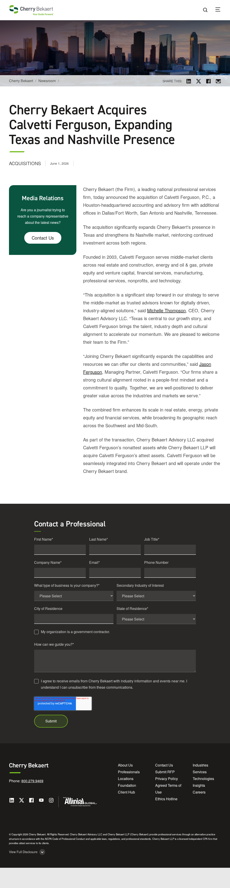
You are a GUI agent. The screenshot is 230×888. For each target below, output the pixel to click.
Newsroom (47, 80)
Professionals (129, 771)
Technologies (203, 778)
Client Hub (126, 792)
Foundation (127, 785)
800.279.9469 (32, 780)
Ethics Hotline (166, 798)
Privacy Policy (166, 778)
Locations (125, 778)
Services (200, 771)
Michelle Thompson (166, 310)
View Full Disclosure (23, 852)
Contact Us (43, 237)
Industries (200, 765)
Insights (199, 785)
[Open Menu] (220, 10)
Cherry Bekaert (21, 80)
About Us (125, 765)
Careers (199, 792)
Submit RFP (165, 771)
